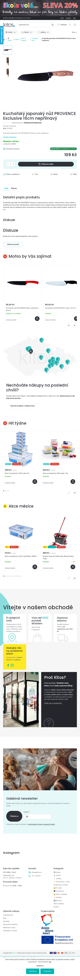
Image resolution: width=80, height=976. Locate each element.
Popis (6, 188)
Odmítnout (32, 971)
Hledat (52, 25)
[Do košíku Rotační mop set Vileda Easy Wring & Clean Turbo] (73, 567)
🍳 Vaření (57, 872)
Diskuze (14, 188)
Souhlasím (47, 971)
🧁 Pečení (57, 875)
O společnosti (8, 915)
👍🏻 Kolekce (58, 897)
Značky (56, 907)
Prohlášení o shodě (10, 931)
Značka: (9, 126)
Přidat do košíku (47, 164)
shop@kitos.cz (37, 872)
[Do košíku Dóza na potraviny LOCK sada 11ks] (73, 481)
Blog (74, 18)
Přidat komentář (13, 244)
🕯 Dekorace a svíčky (61, 885)
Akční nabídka (59, 904)
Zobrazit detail (11, 320)
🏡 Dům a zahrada (60, 894)
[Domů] (4, 39)
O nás (62, 18)
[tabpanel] (21, 458)
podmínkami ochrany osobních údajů (41, 824)
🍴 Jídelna (57, 879)
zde (50, 962)
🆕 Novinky (58, 900)
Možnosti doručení (13, 149)
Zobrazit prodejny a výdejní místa (22, 406)
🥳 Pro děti (57, 888)
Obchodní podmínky (10, 924)
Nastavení (40, 966)
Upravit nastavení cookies (39, 953)
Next (74, 492)
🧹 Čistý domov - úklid (62, 882)
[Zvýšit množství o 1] (14, 164)
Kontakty (68, 18)
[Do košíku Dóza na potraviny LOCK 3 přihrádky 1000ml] (34, 567)
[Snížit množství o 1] (8, 164)
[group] (22, 294)
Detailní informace (9, 137)
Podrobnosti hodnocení (32, 123)
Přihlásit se (14, 816)
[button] (23, 318)
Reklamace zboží (9, 927)
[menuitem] (10, 32)
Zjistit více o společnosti (53, 703)
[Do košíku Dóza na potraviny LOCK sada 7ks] (34, 481)
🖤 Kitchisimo (59, 891)
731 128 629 (36, 876)
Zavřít (11, 179)
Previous (69, 492)
